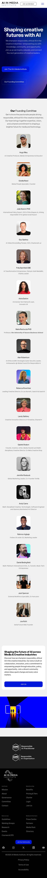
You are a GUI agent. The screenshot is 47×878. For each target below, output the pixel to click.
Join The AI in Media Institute (15, 69)
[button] (42, 4)
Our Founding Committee (14, 82)
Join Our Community (23, 842)
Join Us (23, 684)
